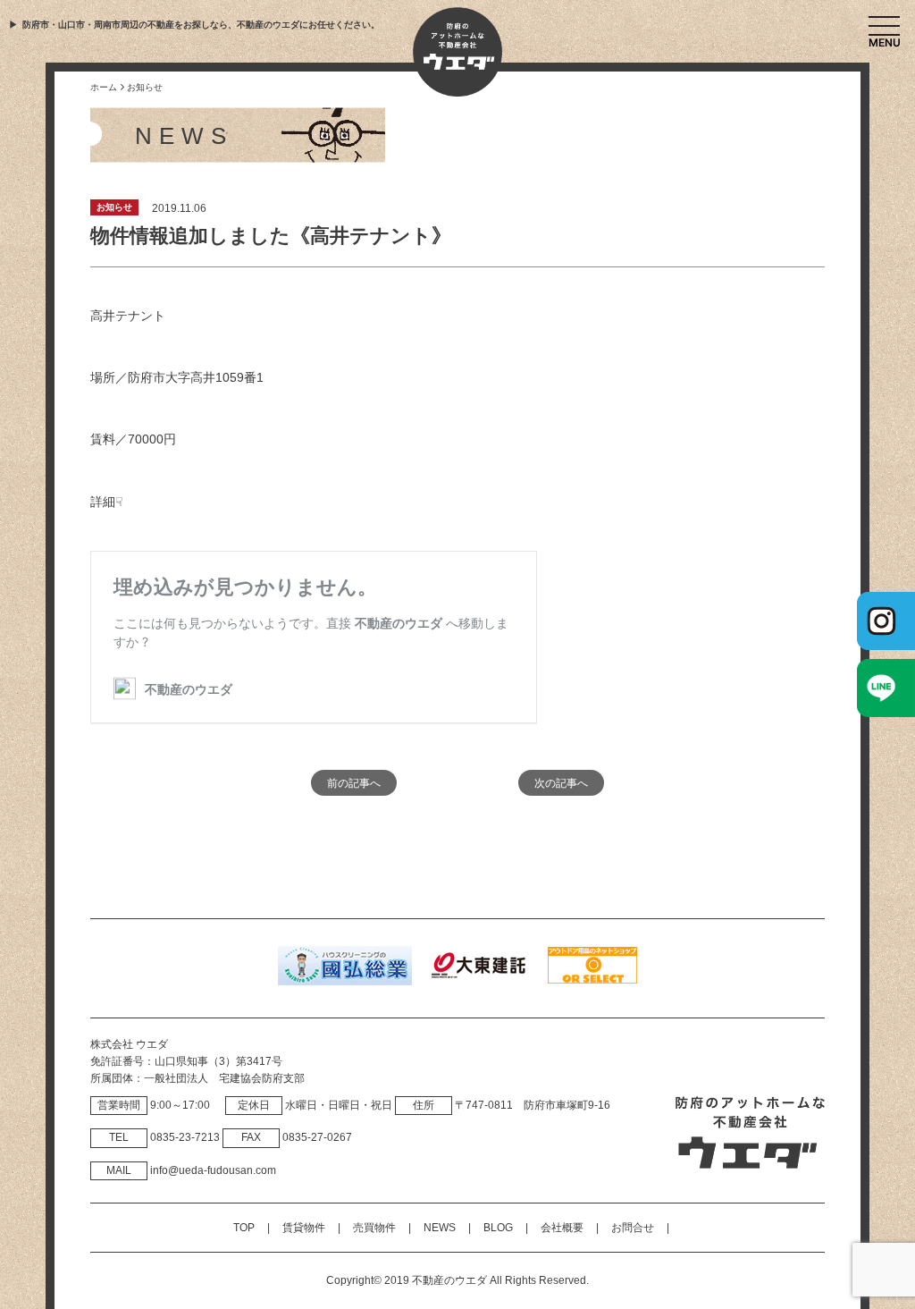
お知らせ (114, 207)
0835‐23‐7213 (185, 1137)
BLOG (498, 1227)
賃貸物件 (303, 1227)
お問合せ (632, 1227)
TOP (244, 1227)
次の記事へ (561, 783)
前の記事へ (354, 783)
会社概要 (562, 1227)
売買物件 (374, 1227)
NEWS (440, 1227)
